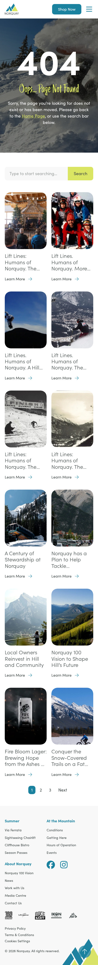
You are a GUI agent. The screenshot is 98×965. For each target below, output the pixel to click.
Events (52, 853)
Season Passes (16, 853)
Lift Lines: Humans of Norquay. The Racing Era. (20, 460)
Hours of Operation (61, 845)
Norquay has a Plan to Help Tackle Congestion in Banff (69, 559)
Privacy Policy (15, 928)
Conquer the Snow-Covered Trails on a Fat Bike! (69, 757)
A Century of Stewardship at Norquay (23, 559)
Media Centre (15, 896)
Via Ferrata (13, 830)
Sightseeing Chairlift (20, 838)
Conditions (55, 830)
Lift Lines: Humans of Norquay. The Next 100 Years (22, 262)
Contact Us (13, 903)
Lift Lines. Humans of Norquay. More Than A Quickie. (69, 262)
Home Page (33, 116)
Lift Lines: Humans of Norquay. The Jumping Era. (67, 460)
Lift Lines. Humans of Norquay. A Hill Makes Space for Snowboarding (24, 361)
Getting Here (57, 838)
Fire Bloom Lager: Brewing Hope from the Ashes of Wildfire (26, 757)
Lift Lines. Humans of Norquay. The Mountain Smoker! (67, 361)
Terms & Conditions (19, 935)
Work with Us (14, 888)
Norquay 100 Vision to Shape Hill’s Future (69, 658)
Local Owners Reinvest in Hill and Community (24, 658)
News (9, 881)
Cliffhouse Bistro (17, 845)
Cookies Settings (17, 941)
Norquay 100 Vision (19, 873)
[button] (89, 9)
